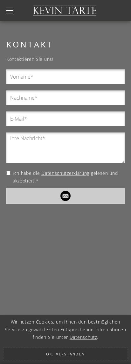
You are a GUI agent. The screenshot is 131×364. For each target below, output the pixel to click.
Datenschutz (83, 337)
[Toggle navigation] (9, 10)
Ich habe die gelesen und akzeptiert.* (65, 177)
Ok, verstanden (65, 354)
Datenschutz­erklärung (65, 173)
